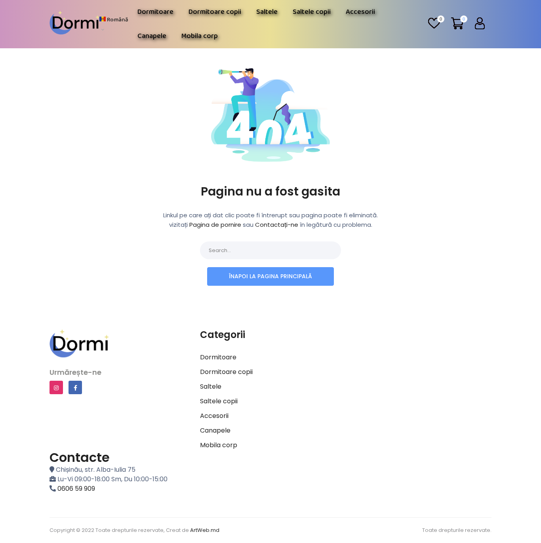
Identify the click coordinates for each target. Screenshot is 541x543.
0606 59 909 (76, 488)
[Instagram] (56, 387)
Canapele (151, 36)
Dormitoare (155, 11)
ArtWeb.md (204, 530)
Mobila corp (199, 36)
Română (117, 20)
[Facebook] (75, 387)
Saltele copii (312, 11)
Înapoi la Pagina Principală (270, 276)
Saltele (267, 11)
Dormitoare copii (215, 11)
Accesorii (360, 11)
